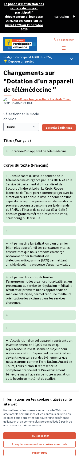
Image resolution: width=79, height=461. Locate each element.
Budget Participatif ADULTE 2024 (27, 57)
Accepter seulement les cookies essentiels (39, 444)
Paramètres (39, 452)
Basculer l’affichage (59, 127)
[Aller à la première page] (30, 44)
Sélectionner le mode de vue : (21, 116)
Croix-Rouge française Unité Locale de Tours (41, 99)
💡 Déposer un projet (18, 61)
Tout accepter (39, 436)
